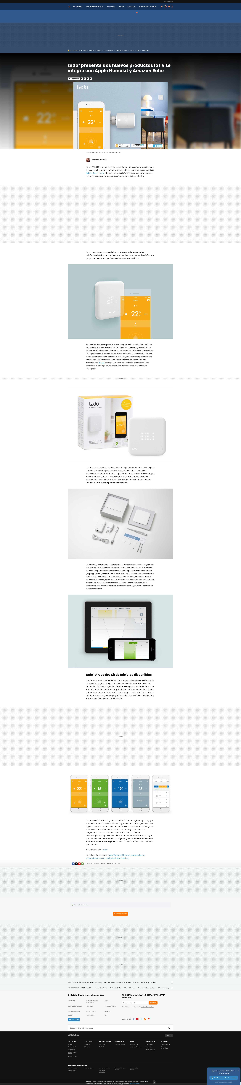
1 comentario (75, 78)
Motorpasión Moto (135, 1047)
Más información (135, 1083)
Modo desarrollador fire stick (146, 988)
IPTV (125, 988)
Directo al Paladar (120, 1044)
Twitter (172, 6)
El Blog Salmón (165, 1044)
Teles (125, 50)
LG (105, 50)
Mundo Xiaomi (72, 1056)
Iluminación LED (91, 1011)
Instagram (165, 6)
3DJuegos (87, 1044)
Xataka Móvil (72, 1047)
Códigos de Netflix (115, 988)
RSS (144, 1018)
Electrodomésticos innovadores (92, 1001)
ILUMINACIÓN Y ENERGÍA (147, 6)
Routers (110, 50)
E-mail (91, 78)
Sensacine (102, 1044)
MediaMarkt (145, 50)
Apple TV (91, 50)
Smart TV (107, 1011)
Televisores (71, 1000)
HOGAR (121, 6)
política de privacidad (147, 1007)
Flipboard (162, 6)
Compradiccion (150, 1049)
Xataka (70, 1044)
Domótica (96, 863)
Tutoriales (89, 1006)
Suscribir (153, 1003)
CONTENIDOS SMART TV (94, 6)
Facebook (82, 78)
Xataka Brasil (72, 1070)
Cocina (132, 50)
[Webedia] (168, 1)
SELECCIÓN (111, 6)
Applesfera (71, 1049)
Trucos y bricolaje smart (110, 1007)
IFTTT (101, 362)
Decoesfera (149, 1047)
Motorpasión (134, 1044)
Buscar (169, 1028)
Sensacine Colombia (102, 1071)
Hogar (106, 1000)
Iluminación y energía (75, 1006)
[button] (99, 159)
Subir (167, 1035)
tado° (105, 849)
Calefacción (112, 863)
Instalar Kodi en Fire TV (100, 988)
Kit (120, 863)
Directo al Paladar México (120, 1068)
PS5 (138, 50)
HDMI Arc (132, 988)
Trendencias (149, 1044)
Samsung (118, 50)
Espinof (101, 1047)
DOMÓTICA (131, 6)
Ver (121, 914)
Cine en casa (90, 1015)
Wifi (105, 1015)
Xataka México (72, 1068)
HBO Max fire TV (86, 988)
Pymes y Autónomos (164, 1047)
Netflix (84, 50)
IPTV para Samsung (163, 988)
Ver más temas (74, 1020)
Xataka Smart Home (95, 173)
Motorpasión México (134, 1068)
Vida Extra (87, 1047)
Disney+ (99, 50)
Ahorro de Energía (74, 1011)
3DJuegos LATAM (89, 1068)
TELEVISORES (77, 6)
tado (103, 863)
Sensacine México (104, 1068)
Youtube (169, 6)
